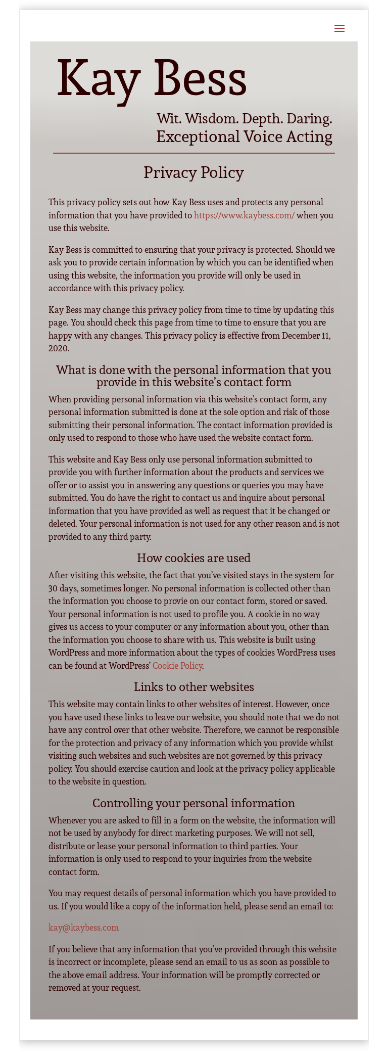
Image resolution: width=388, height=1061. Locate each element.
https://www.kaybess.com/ (244, 215)
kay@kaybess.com (83, 927)
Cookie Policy (177, 665)
